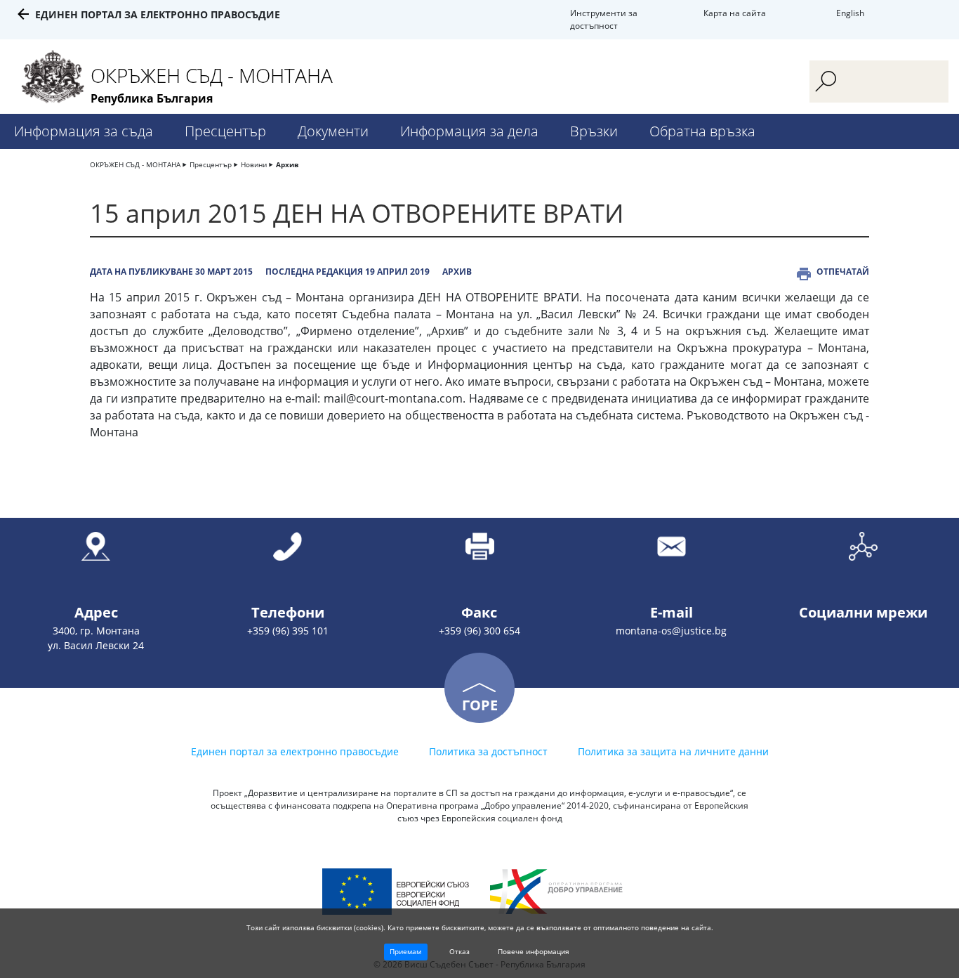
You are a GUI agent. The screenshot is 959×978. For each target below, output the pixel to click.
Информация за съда (83, 131)
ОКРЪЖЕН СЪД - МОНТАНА (135, 164)
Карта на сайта (734, 13)
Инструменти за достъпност (603, 19)
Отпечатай (842, 272)
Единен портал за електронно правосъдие (157, 14)
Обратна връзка (702, 131)
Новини (254, 164)
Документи (333, 131)
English (850, 13)
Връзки (594, 131)
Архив (287, 164)
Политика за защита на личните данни (673, 751)
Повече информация (533, 951)
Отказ (459, 951)
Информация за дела (469, 131)
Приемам (405, 951)
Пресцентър (225, 131)
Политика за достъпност (488, 751)
